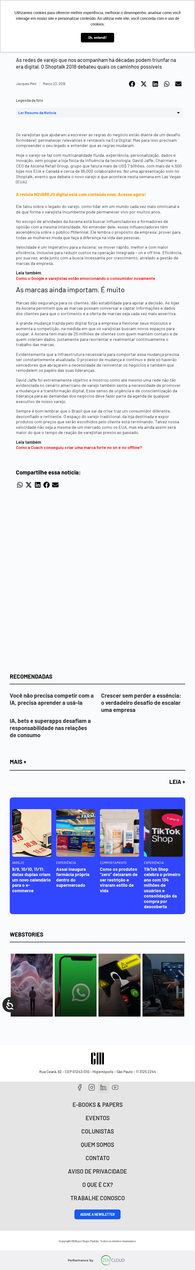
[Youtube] (115, 1087)
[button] (132, 83)
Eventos (98, 1117)
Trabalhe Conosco (97, 1197)
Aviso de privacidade (97, 1171)
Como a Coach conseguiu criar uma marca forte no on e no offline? (79, 447)
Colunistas (97, 1131)
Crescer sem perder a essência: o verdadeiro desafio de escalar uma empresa (141, 702)
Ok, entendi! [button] (97, 37)
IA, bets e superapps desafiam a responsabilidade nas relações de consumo (50, 727)
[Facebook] (80, 1087)
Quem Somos (97, 1144)
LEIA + (177, 781)
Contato (98, 1157)
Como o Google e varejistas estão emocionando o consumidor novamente (85, 278)
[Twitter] (103, 1087)
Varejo (18, 863)
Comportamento (113, 863)
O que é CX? (97, 1184)
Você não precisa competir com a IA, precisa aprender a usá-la (52, 699)
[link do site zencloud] (112, 1260)
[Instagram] (92, 1087)
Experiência (66, 863)
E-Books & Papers (98, 1104)
